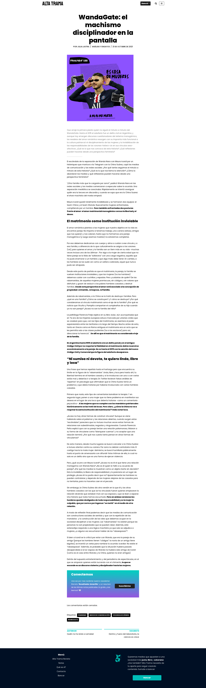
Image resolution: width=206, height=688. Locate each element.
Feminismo (82, 615)
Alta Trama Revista (61, 659)
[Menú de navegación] (161, 3)
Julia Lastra (83, 46)
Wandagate (73, 620)
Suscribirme (125, 586)
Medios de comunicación (100, 615)
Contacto (61, 671)
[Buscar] (156, 3)
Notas (61, 663)
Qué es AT (61, 667)
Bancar (61, 675)
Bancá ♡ (146, 3)
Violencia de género (121, 615)
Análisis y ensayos (101, 46)
